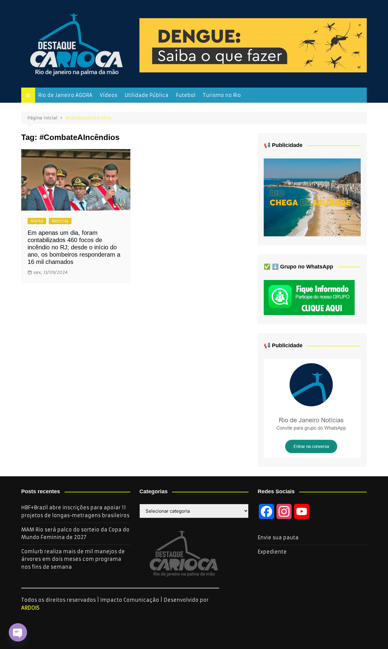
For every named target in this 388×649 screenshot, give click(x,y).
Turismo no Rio (222, 95)
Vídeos (108, 95)
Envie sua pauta (278, 537)
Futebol (186, 95)
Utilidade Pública (147, 95)
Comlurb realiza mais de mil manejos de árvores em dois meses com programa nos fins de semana (73, 559)
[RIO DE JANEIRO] (312, 408)
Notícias (60, 221)
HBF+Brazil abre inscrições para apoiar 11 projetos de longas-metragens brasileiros (75, 511)
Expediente (272, 552)
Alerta (37, 221)
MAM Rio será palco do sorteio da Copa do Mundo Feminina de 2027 (75, 534)
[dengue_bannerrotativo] (253, 45)
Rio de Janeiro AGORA (65, 95)
